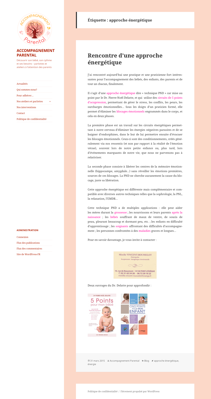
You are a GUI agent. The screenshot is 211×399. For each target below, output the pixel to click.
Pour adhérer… (25, 95)
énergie (92, 364)
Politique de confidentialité (32, 119)
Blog (146, 360)
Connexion (22, 237)
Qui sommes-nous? (27, 89)
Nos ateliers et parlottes (30, 101)
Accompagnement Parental (124, 360)
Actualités (22, 83)
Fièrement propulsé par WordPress (140, 391)
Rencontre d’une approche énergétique (125, 58)
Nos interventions (26, 107)
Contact (21, 113)
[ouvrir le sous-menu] (50, 101)
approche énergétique (166, 360)
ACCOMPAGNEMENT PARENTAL (36, 53)
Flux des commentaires (29, 248)
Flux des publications (28, 242)
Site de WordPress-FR (28, 254)
